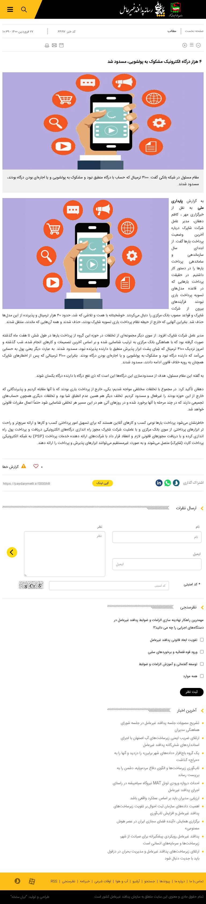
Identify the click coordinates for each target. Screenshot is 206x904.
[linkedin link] (159, 482)
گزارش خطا (11, 467)
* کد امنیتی (192, 584)
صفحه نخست (194, 31)
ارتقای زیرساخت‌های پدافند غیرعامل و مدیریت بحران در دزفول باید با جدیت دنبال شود (153, 855)
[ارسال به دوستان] (54, 46)
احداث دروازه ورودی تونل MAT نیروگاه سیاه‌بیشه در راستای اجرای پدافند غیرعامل (156, 787)
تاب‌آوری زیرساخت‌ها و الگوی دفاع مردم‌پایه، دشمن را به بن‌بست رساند (158, 772)
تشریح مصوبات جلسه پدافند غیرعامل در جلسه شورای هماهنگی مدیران (160, 726)
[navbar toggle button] (10, 9)
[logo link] (144, 9)
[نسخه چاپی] (46, 46)
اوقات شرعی (102, 881)
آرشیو (136, 881)
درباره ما (180, 881)
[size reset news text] (190, 45)
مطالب (172, 31)
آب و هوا (122, 881)
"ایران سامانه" (18, 897)
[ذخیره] (61, 45)
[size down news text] (198, 45)
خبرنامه (85, 881)
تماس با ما (196, 881)
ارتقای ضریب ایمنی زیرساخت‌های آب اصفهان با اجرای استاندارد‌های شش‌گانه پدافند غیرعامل (160, 741)
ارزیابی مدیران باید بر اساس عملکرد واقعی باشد (164, 798)
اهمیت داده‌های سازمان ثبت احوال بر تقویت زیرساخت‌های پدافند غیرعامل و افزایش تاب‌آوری (156, 810)
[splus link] (176, 482)
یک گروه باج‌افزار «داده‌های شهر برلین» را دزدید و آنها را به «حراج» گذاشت (156, 756)
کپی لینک (103, 483)
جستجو (149, 881)
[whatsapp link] (167, 482)
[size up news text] (184, 45)
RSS (54, 881)
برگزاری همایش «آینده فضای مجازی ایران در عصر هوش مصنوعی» (158, 825)
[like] (36, 466)
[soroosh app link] (17, 881)
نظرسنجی (68, 881)
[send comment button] (12, 552)
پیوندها (165, 881)
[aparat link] (31, 882)
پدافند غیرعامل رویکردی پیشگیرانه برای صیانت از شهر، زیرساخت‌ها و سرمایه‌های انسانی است (159, 840)
